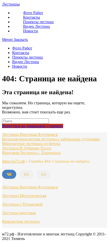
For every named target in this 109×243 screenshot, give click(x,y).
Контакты (20, 53)
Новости (19, 66)
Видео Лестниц (25, 62)
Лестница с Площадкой (22, 204)
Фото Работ (22, 48)
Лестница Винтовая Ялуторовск (30, 134)
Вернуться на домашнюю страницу (32, 126)
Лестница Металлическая (24, 195)
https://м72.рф (13, 161)
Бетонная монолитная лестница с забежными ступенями (51, 139)
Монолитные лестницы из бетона (31, 143)
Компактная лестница (21, 221)
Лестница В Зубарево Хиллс (26, 148)
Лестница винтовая (19, 213)
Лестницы (11, 4)
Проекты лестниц (27, 57)
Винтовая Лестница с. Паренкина (31, 153)
